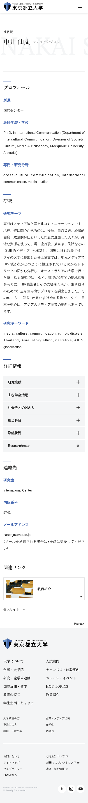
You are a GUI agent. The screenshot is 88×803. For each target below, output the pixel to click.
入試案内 (52, 661)
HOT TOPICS (57, 686)
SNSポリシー (11, 775)
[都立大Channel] (80, 789)
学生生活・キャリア (18, 702)
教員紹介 (52, 694)
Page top (79, 623)
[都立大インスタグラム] (71, 789)
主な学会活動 (18, 395)
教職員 (50, 731)
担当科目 (14, 420)
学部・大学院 (13, 669)
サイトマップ (11, 762)
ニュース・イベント (61, 678)
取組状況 (14, 433)
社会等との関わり (21, 407)
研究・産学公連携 (16, 678)
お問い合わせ (11, 756)
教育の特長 (11, 694)
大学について (13, 661)
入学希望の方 (11, 718)
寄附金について (55, 756)
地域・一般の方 (12, 731)
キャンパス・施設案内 (62, 669)
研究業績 (14, 382)
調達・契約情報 (55, 769)
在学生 (50, 724)
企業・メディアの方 (58, 718)
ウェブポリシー (12, 769)
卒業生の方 (10, 724)
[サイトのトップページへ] (23, 6)
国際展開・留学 (15, 686)
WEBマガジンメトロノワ (61, 762)
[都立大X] (62, 789)
